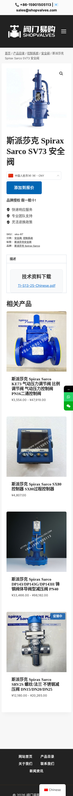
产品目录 (47, 756)
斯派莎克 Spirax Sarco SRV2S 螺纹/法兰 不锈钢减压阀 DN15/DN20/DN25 (35, 684)
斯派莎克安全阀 (22, 241)
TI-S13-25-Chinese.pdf (36, 286)
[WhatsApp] (68, 396)
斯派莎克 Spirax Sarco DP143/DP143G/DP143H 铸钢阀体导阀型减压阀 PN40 (36, 584)
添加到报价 (24, 187)
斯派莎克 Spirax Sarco (27, 245)
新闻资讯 (36, 771)
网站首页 (25, 756)
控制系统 (28, 238)
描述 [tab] (13, 259)
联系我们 (47, 763)
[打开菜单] (65, 31)
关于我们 (25, 763)
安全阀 (18, 238)
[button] (61, 73)
